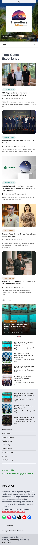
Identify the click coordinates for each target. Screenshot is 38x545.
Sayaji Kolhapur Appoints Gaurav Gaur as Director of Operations (18, 282)
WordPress (6, 542)
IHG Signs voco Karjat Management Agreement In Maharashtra (23, 355)
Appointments (9, 230)
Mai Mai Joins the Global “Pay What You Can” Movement (24, 367)
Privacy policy (8, 525)
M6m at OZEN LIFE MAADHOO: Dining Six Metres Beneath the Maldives (16, 326)
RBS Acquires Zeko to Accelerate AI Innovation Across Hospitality (16, 94)
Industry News (9, 89)
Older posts (6, 300)
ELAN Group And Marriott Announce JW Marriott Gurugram (22, 378)
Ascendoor (13, 540)
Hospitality (6, 445)
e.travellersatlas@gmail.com (13, 512)
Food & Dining (11, 321)
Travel (4, 456)
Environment (6, 433)
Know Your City (7, 452)
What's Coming (7, 460)
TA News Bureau (9, 98)
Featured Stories (8, 437)
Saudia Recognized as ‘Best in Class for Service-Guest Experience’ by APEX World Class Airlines (18, 188)
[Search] (34, 44)
